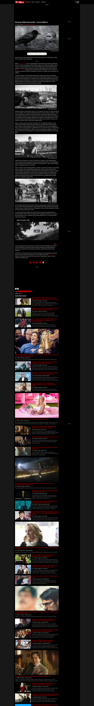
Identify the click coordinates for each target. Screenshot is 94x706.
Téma (32, 2)
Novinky (37, 2)
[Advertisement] (37, 276)
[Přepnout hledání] (76, 2)
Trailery (43, 2)
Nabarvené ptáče (21, 69)
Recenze (28, 2)
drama (25, 291)
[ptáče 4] (36, 190)
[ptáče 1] (36, 96)
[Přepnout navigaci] (78, 2)
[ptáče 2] (36, 145)
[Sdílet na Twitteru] (18, 289)
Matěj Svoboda (32, 24)
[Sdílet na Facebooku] (16, 289)
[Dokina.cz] (19, 2)
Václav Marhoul (22, 63)
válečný (29, 291)
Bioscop (57, 244)
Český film (20, 291)
